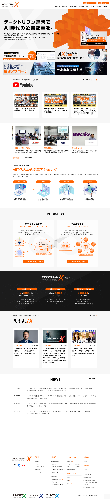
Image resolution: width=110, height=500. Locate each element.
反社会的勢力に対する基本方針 (90, 487)
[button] (17, 158)
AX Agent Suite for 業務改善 (73, 464)
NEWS (68, 477)
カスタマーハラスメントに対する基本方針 (90, 483)
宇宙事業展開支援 (71, 469)
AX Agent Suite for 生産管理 (73, 466)
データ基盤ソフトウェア (57, 484)
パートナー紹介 (38, 472)
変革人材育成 (55, 482)
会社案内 (57, 6)
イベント (69, 483)
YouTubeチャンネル (89, 80)
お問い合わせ (102, 3)
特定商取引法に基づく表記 (89, 480)
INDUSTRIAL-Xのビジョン (40, 466)
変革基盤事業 (54, 476)
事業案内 (64, 6)
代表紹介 (37, 464)
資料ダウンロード (88, 3)
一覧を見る (92, 315)
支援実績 (85, 461)
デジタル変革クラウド (57, 479)
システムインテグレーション (58, 469)
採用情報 (85, 469)
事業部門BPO (55, 472)
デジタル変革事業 (55, 461)
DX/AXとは (37, 475)
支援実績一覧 (29, 157)
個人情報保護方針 (87, 474)
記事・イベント (90, 6)
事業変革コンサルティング (58, 464)
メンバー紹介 (38, 469)
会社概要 (37, 461)
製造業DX (69, 461)
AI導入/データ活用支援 (57, 466)
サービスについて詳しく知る (32, 261)
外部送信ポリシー (87, 477)
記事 (68, 480)
